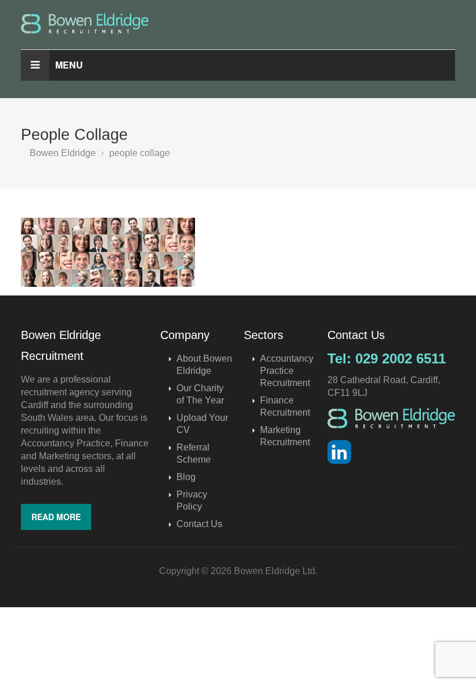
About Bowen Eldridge (204, 365)
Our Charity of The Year (200, 394)
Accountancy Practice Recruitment (286, 371)
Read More (56, 516)
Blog (186, 477)
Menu (69, 64)
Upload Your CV (202, 424)
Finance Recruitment (285, 406)
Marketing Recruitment (285, 436)
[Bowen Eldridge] (238, 23)
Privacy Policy (191, 500)
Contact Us (199, 524)
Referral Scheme (193, 453)
